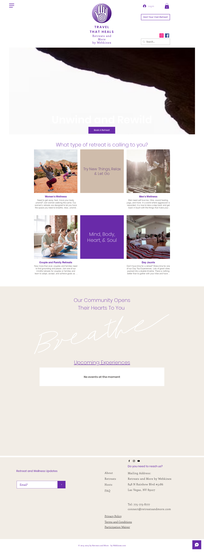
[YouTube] (138, 461)
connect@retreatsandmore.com (149, 509)
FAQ (107, 490)
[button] (11, 6)
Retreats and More (101, 37)
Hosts (108, 484)
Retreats (110, 478)
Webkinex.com (119, 545)
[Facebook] (167, 35)
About (109, 473)
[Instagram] (161, 35)
